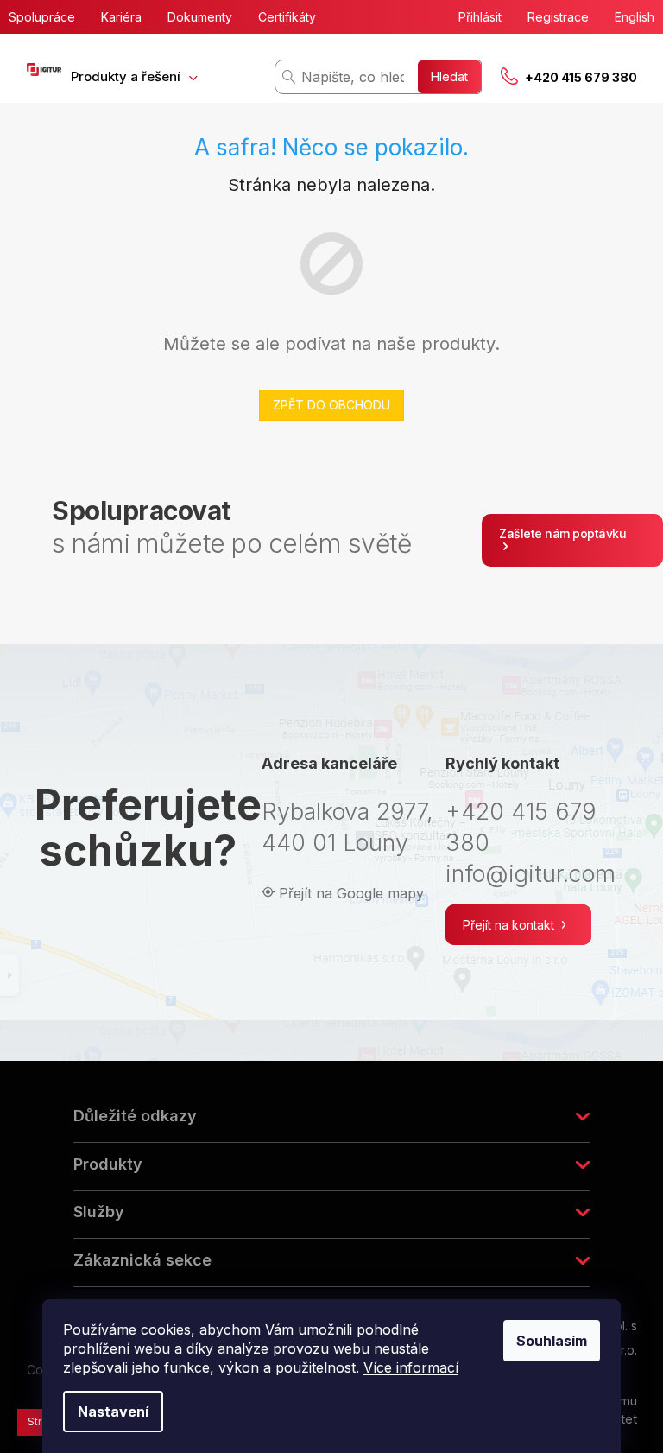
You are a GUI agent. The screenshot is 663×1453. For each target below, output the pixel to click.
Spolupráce (42, 17)
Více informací (410, 1367)
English (634, 17)
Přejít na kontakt (510, 924)
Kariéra (121, 17)
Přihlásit (480, 17)
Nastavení (113, 1411)
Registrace (558, 17)
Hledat (449, 76)
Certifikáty (287, 17)
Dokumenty (199, 17)
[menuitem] (134, 76)
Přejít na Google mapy (351, 893)
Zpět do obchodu (331, 404)
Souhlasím (551, 1340)
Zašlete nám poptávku (562, 533)
